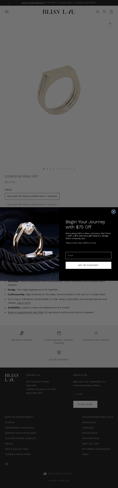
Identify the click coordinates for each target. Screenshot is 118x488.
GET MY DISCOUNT (88, 265)
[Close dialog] (113, 211)
